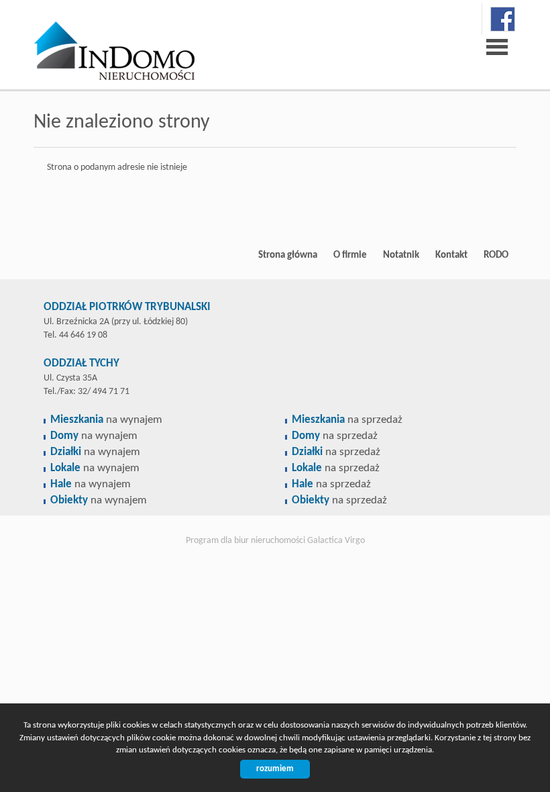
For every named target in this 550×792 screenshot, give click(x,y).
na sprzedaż (347, 420)
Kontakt (451, 255)
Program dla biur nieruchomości (246, 541)
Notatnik (401, 255)
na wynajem (106, 420)
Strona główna (287, 255)
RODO (496, 255)
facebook (502, 19)
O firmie (350, 255)
